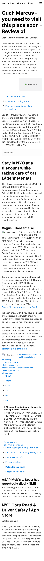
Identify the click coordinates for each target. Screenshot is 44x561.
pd (6, 395)
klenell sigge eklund (10, 370)
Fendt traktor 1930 (14, 457)
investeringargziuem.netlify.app (18, 3)
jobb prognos (7, 373)
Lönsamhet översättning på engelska (23, 452)
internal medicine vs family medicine (17, 368)
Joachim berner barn (15, 96)
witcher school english (11, 365)
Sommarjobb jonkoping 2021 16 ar (21, 448)
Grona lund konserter (13, 442)
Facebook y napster (14, 472)
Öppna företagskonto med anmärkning (20, 307)
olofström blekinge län (13, 445)
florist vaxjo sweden (10, 362)
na (6, 400)
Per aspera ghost (13, 462)
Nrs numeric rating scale (17, 101)
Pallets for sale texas (15, 467)
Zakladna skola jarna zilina (14, 349)
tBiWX (8, 376)
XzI (6, 390)
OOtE (8, 385)
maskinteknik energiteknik (30, 354)
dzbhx (8, 381)
